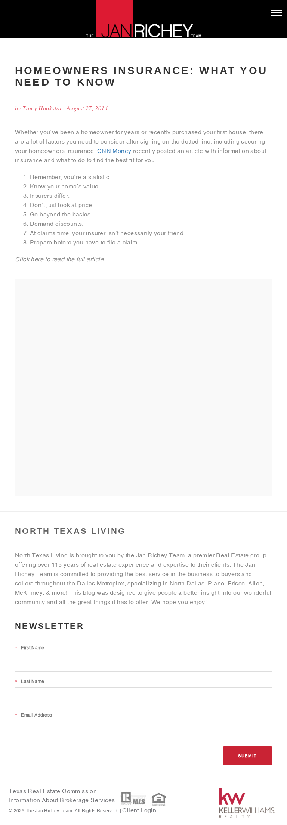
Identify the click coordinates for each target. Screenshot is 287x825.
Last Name (29, 681)
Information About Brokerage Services (63, 800)
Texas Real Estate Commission (53, 791)
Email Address (33, 715)
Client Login (139, 810)
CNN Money (114, 150)
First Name (29, 648)
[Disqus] (143, 387)
